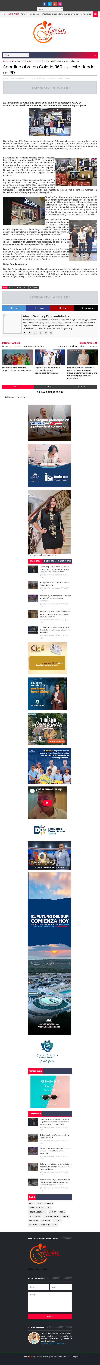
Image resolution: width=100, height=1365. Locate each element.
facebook (81, 387)
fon (55, 1225)
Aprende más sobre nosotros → (54, 1343)
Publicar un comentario (15, 397)
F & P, (51, 78)
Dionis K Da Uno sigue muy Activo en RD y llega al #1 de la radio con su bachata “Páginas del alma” (55, 1182)
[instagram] (60, 4)
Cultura (49, 1203)
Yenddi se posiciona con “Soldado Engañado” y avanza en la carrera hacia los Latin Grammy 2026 (54, 569)
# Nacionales (22, 287)
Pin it (65, 308)
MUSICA (52, 1212)
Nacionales (21, 61)
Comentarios (65, 561)
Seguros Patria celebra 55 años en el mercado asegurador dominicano (47, 370)
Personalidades (52, 1216)
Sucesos (45, 1220)
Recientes (35, 561)
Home (5, 61)
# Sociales (34, 287)
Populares (50, 561)
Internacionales (37, 1212)
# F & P (12, 287)
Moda (62, 1212)
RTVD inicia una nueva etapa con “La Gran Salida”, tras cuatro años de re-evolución (55, 630)
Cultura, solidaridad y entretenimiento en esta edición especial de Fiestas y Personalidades (56, 1166)
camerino (45, 1225)
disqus (49, 387)
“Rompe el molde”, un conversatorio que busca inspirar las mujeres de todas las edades (55, 614)
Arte (31, 1203)
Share (41, 308)
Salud (66, 1216)
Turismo (33, 1225)
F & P (12, 61)
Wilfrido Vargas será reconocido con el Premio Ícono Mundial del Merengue (55, 598)
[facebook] (44, 4)
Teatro (56, 1220)
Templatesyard (42, 1356)
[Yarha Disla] (50, 1361)
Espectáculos (36, 1208)
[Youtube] (39, 3)
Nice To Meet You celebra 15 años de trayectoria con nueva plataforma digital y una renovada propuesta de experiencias (82, 373)
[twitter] (50, 4)
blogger (17, 387)
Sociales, (66, 78)
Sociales (32, 61)
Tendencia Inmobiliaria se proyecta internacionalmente (16, 369)
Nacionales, (58, 78)
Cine (39, 1203)
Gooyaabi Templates (71, 1356)
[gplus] (55, 4)
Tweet (18, 308)
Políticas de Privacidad (37, 1269)
